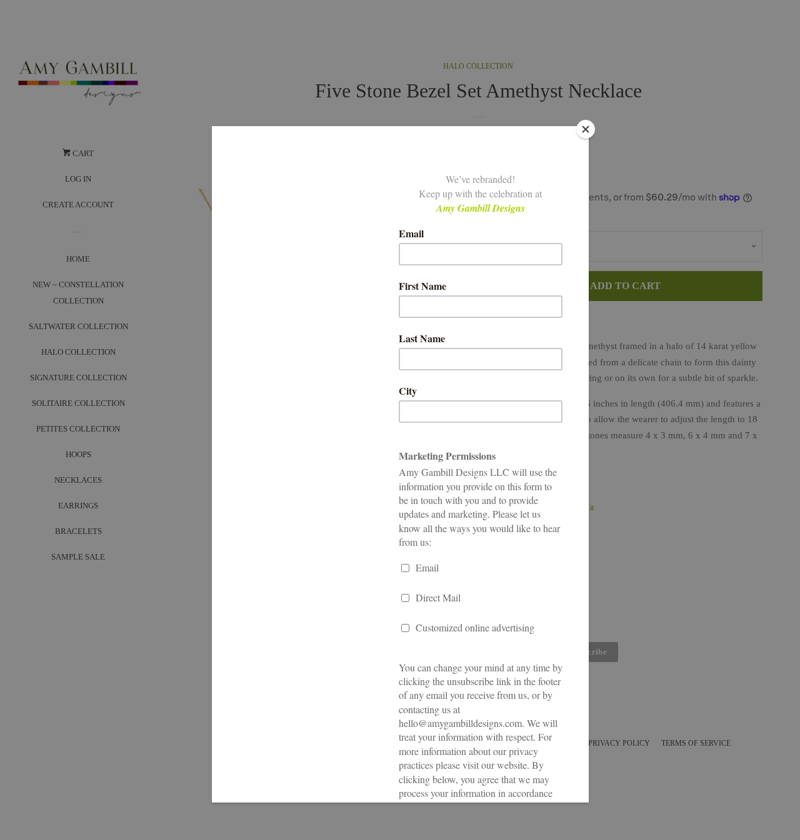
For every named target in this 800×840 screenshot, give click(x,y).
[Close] (585, 129)
